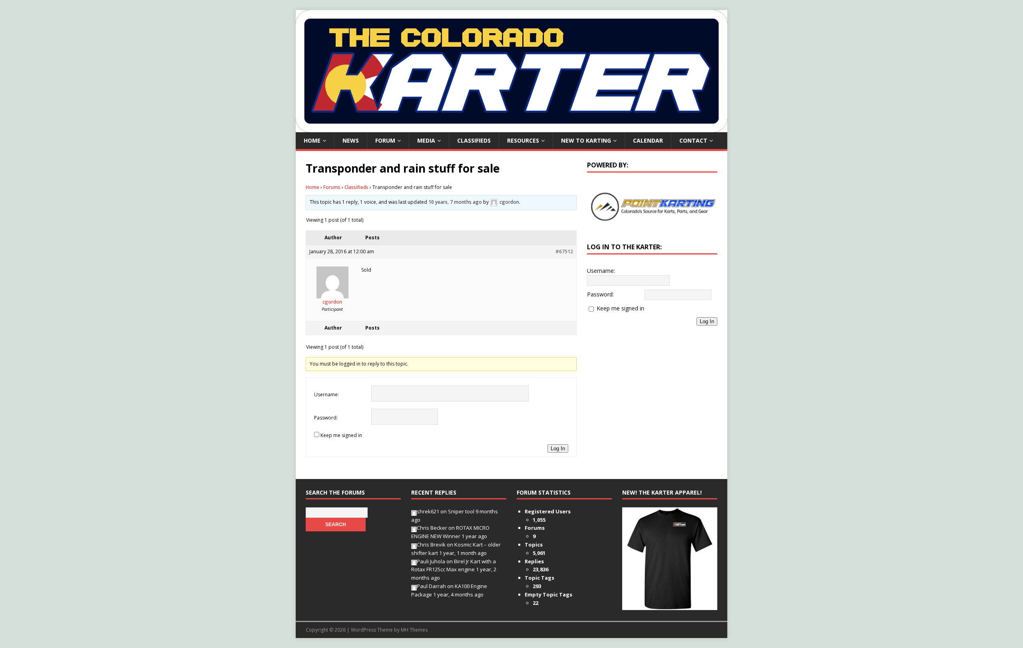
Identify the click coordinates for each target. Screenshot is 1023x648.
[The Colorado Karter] (511, 127)
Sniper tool (461, 511)
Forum (385, 140)
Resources (523, 140)
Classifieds (474, 140)
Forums (331, 187)
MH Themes (414, 629)
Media (426, 140)
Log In (558, 448)
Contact (693, 140)
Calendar (648, 140)
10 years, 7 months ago (455, 202)
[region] (652, 207)
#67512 (564, 251)
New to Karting (586, 140)
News (350, 140)
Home (312, 140)
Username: (326, 394)
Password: (326, 417)
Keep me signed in (341, 435)
